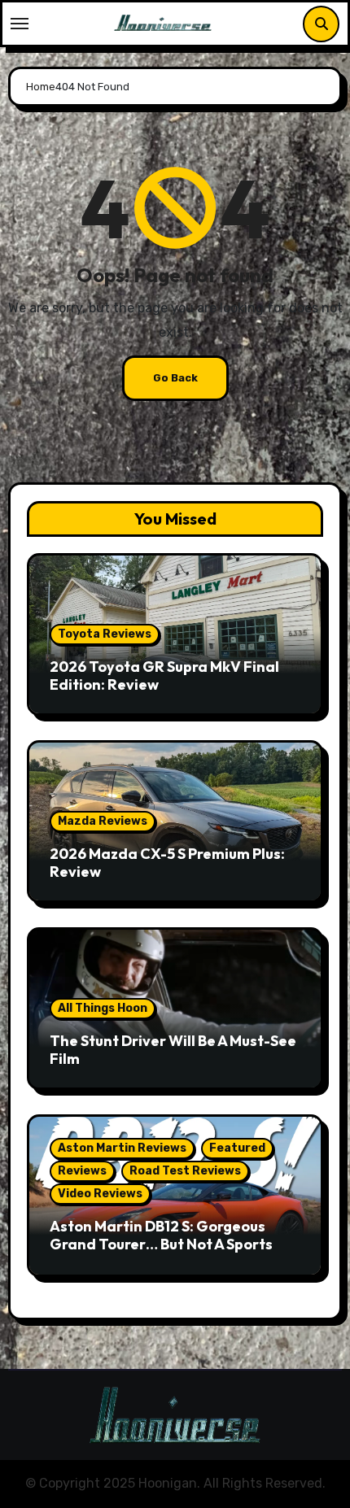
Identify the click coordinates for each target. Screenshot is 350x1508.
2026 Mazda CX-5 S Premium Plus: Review (167, 862)
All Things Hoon (102, 1008)
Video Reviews (100, 1194)
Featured (237, 1148)
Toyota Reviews (104, 634)
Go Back (175, 378)
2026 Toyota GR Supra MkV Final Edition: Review (164, 675)
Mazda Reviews (102, 821)
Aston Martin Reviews (122, 1148)
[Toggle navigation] (19, 23)
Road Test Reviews (185, 1171)
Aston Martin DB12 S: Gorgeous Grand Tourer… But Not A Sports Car (161, 1243)
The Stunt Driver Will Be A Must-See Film (173, 1049)
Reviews (82, 1171)
